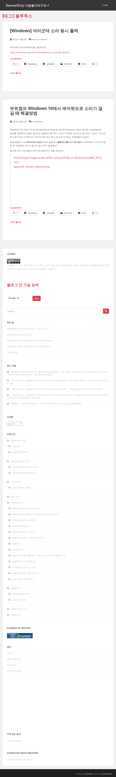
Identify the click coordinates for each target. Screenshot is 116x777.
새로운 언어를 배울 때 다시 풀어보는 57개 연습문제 (36, 555)
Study (13, 588)
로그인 (10, 653)
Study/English (18, 593)
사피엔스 (16, 549)
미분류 (14, 614)
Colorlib (88, 774)
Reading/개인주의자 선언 (24, 508)
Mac (13, 496)
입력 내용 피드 (14, 659)
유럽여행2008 (19, 452)
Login (105, 5)
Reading (15, 502)
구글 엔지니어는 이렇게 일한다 (27, 537)
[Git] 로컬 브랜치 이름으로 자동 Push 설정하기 (29, 346)
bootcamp (43, 166)
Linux (13, 481)
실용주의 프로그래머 (22, 561)
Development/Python (22, 466)
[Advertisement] (58, 704)
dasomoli (15, 440)
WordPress (107, 774)
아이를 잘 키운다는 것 (22, 567)
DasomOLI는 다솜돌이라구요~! (27, 5)
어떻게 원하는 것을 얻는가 (24, 573)
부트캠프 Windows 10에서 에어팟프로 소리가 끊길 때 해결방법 (56, 110)
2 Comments (36, 121)
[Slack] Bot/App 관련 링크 (19, 334)
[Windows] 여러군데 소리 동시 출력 (44, 30)
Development (17, 461)
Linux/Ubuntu (18, 487)
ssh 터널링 (12, 352)
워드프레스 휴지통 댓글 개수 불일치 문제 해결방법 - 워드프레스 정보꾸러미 (46, 371)
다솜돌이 (15, 403)
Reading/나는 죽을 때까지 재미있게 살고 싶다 (34, 514)
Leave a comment (39, 39)
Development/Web (21, 472)
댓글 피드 (11, 664)
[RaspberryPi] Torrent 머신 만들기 (86, 389)
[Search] (106, 311)
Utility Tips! (16, 608)
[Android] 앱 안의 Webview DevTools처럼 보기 (29, 340)
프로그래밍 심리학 (21, 579)
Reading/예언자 (19, 526)
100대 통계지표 (14, 740)
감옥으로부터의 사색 (22, 531)
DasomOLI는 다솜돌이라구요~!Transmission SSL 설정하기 (39, 389)
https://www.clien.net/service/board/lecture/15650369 (36, 52)
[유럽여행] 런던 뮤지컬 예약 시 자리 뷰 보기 (27, 328)
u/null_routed (25, 166)
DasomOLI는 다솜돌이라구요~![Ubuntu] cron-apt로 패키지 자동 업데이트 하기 (49, 380)
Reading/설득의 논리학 (23, 520)
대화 (14, 543)
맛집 (14, 446)
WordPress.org (14, 670)
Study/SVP (17, 599)
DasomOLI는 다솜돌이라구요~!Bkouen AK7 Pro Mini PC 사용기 (42, 394)
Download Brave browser (19, 759)
